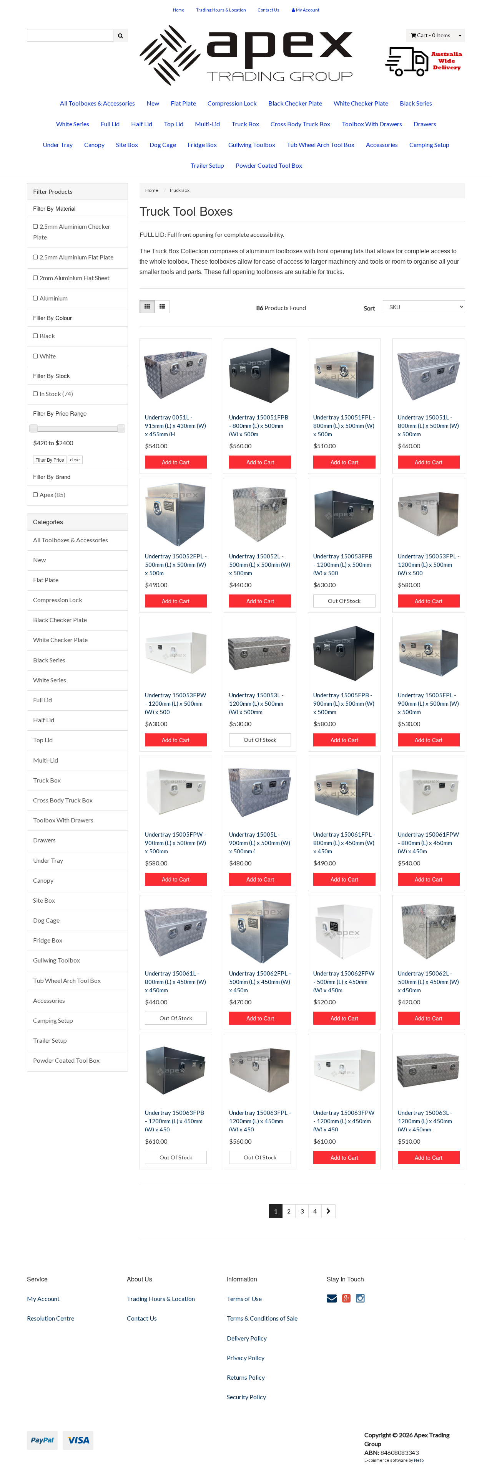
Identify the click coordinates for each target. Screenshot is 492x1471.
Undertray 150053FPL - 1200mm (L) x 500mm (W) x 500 (429, 564)
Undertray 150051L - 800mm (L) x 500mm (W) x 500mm (428, 426)
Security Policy (246, 1396)
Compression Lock (232, 103)
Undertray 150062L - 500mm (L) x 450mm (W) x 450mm (428, 982)
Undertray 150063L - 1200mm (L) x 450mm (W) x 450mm (425, 1121)
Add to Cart (175, 462)
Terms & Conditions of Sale (262, 1318)
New (152, 103)
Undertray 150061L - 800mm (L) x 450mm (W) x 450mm (175, 982)
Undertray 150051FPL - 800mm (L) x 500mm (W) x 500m (344, 426)
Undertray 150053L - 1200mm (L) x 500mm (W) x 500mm (256, 703)
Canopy (94, 144)
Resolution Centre (50, 1318)
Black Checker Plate (295, 103)
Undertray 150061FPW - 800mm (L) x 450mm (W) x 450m (428, 843)
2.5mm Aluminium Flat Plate (76, 257)
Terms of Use (244, 1298)
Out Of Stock (344, 601)
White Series (72, 123)
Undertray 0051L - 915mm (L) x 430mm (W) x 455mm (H (175, 426)
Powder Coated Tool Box (269, 165)
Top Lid (173, 123)
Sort (369, 308)
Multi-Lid (207, 123)
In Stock (56, 393)
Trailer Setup (207, 165)
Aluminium (54, 298)
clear (75, 459)
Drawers (425, 123)
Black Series (416, 103)
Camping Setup (429, 144)
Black (47, 335)
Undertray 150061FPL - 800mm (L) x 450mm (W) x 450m (344, 843)
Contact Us (268, 9)
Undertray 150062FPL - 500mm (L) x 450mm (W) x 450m (260, 982)
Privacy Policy (245, 1357)
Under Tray (58, 144)
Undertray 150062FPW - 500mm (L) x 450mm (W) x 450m (343, 982)
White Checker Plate (361, 103)
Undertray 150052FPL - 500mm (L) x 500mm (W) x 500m (176, 564)
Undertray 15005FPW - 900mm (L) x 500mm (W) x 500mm (175, 843)
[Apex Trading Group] (246, 52)
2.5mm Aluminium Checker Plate (71, 232)
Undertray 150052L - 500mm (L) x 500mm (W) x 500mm (259, 564)
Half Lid (141, 123)
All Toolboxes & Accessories (97, 103)
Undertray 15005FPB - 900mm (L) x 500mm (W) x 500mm (343, 703)
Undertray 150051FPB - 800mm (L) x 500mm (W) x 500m (258, 426)
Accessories (382, 144)
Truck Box (245, 123)
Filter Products (53, 191)
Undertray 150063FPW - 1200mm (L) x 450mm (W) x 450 (343, 1121)
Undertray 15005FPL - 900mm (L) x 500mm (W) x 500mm (428, 703)
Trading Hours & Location (221, 9)
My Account (43, 1298)
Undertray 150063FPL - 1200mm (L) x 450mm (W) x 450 (260, 1121)
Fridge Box (202, 144)
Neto (419, 1460)
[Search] (120, 35)
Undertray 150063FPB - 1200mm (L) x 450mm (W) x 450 (174, 1121)
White (48, 356)
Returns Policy (246, 1377)
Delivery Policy (247, 1338)
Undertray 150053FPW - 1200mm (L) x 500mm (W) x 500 (175, 703)
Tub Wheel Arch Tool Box (320, 144)
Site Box (127, 144)
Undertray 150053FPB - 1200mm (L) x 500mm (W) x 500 (342, 564)
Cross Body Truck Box (300, 123)
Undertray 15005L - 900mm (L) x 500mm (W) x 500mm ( (259, 843)
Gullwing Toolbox (251, 144)
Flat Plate (183, 103)
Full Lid (110, 123)
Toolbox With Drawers (372, 123)
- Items (433, 35)
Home (178, 9)
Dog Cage (163, 144)
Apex (52, 494)
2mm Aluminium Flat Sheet (75, 277)
